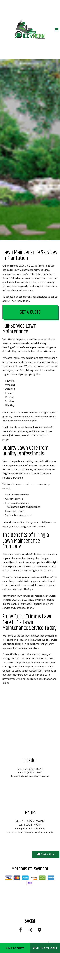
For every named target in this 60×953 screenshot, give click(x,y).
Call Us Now (15, 947)
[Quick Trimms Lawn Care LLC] (30, 29)
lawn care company (32, 277)
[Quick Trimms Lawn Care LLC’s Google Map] (39, 930)
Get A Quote (30, 312)
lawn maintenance (23, 269)
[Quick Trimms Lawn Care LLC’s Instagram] (30, 930)
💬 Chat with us (45, 854)
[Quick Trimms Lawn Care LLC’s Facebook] (20, 930)
